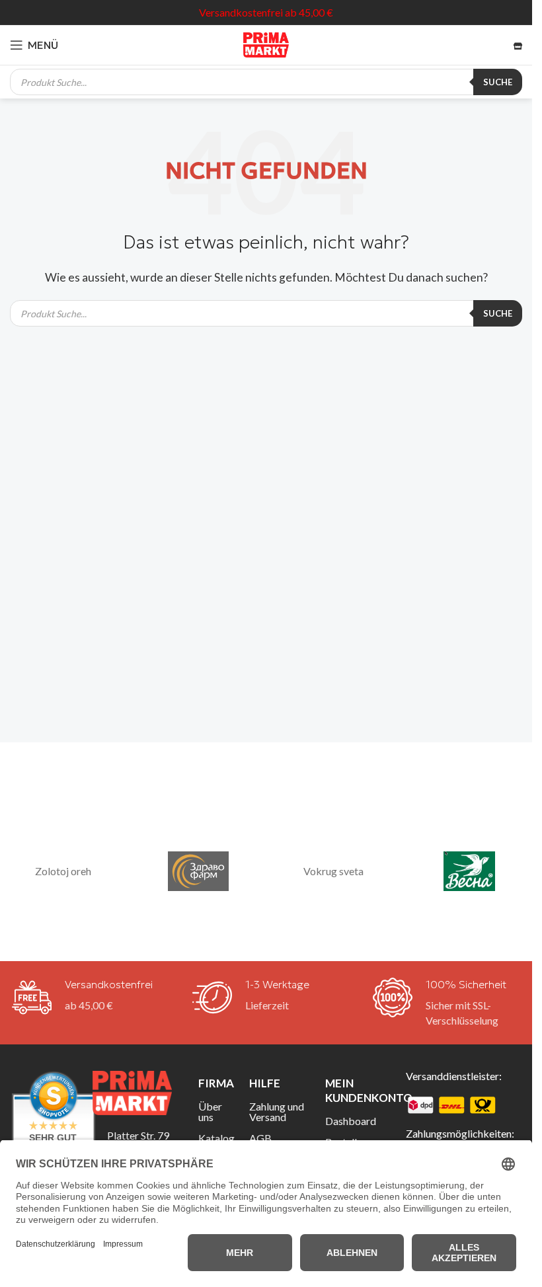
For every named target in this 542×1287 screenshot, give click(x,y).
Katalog (214, 1138)
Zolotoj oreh (63, 871)
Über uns (210, 1111)
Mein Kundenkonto (355, 1090)
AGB (260, 1138)
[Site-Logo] (266, 43)
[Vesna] (469, 872)
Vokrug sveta (333, 871)
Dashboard (350, 1120)
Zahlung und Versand (276, 1111)
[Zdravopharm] (198, 872)
